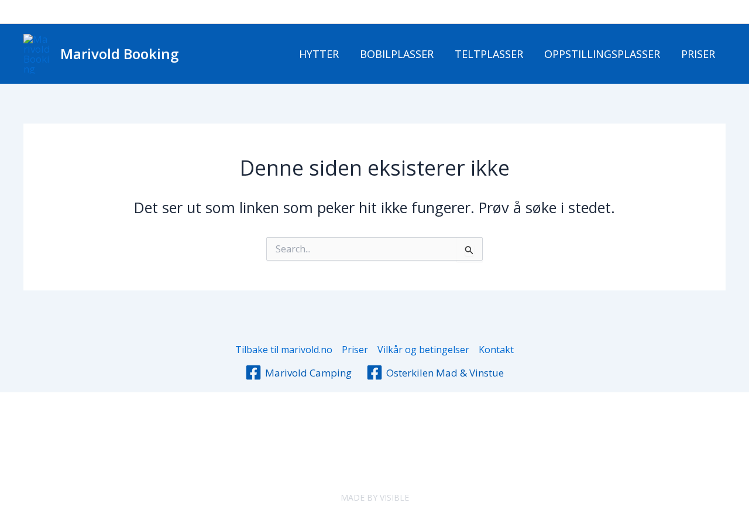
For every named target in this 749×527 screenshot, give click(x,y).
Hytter (319, 54)
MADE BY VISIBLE (375, 497)
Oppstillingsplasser (602, 54)
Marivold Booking (119, 53)
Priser (698, 54)
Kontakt (496, 349)
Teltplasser (489, 54)
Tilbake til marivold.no (283, 349)
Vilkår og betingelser (423, 349)
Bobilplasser (397, 54)
